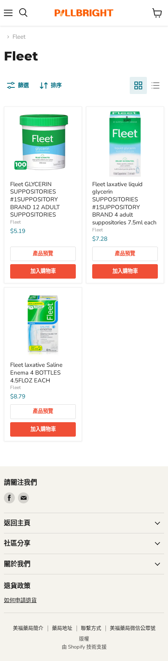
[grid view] (138, 85)
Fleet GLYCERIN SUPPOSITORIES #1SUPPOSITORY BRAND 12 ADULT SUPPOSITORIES (35, 199)
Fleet (15, 222)
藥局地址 (62, 628)
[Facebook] (9, 497)
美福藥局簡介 (28, 628)
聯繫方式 (91, 628)
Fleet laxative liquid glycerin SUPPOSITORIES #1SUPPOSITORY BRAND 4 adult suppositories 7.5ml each (124, 203)
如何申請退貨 (20, 600)
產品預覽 (43, 253)
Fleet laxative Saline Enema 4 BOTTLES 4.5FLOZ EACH (36, 372)
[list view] (155, 85)
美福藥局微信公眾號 (132, 628)
